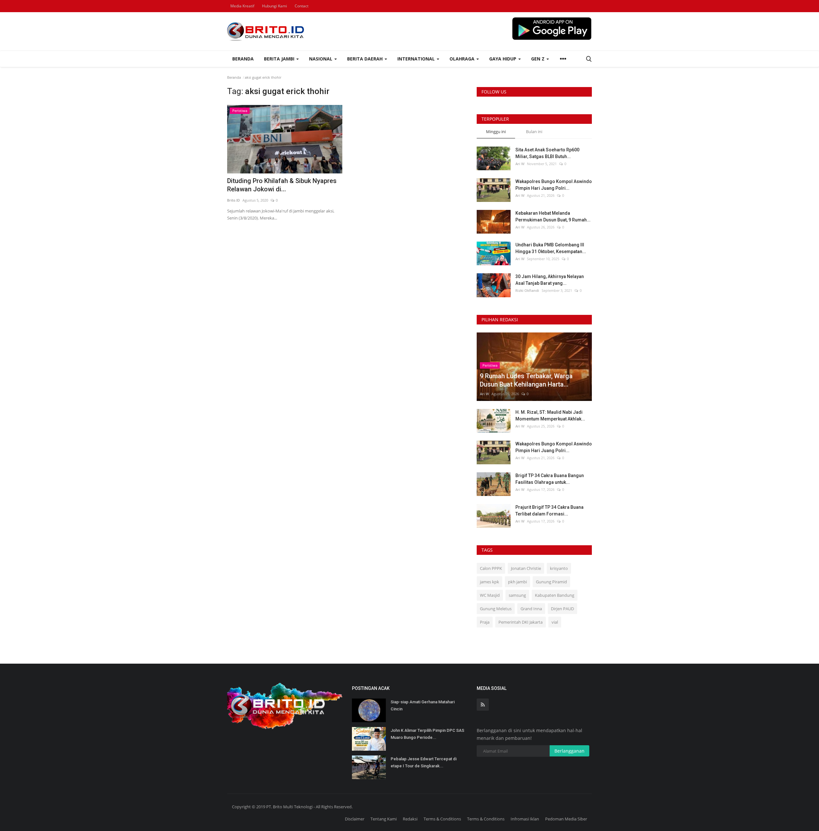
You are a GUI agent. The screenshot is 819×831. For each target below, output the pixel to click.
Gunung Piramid (551, 582)
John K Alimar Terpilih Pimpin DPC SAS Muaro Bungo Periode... (427, 734)
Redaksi (410, 819)
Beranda (243, 59)
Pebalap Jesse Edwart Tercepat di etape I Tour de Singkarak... (424, 762)
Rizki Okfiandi (527, 290)
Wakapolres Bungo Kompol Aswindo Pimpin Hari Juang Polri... (553, 185)
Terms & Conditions (442, 819)
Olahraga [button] (462, 59)
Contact (301, 6)
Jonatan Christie (526, 568)
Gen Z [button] (538, 59)
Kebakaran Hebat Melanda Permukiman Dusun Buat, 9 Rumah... (553, 216)
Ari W (519, 163)
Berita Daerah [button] (365, 59)
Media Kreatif (242, 6)
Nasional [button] (321, 59)
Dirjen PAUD (562, 608)
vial (555, 622)
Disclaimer (354, 819)
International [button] (416, 59)
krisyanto (559, 568)
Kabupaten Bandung (554, 595)
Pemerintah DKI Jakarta (520, 622)
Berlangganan (569, 751)
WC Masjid (490, 595)
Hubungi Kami (274, 6)
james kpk (489, 582)
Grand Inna (531, 608)
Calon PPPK (491, 568)
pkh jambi (517, 582)
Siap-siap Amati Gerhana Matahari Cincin (423, 705)
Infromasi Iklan (525, 819)
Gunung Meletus (496, 608)
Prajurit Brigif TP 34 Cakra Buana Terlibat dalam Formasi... (549, 510)
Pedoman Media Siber (566, 819)
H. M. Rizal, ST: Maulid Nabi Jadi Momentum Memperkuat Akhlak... (550, 415)
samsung (517, 595)
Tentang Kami (383, 819)
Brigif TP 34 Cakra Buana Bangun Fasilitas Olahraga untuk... (549, 479)
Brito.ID (233, 200)
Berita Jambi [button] (280, 59)
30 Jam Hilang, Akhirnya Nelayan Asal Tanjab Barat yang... (549, 280)
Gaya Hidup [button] (503, 59)
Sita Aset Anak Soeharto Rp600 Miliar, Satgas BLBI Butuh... (547, 153)
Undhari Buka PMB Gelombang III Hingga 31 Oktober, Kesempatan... (550, 248)
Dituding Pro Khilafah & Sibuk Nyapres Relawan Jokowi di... (282, 185)
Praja (484, 622)
